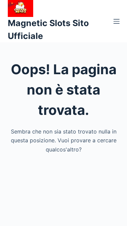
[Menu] (116, 21)
